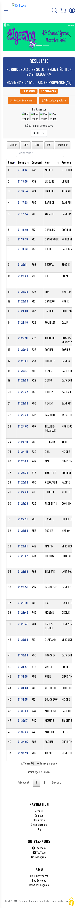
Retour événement (24, 100)
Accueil (39, 811)
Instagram (40, 857)
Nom (47, 163)
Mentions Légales (39, 885)
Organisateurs (39, 825)
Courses (39, 816)
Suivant (56, 783)
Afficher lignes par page (39, 763)
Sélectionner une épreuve (39, 126)
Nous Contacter (39, 876)
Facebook (40, 848)
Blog (39, 829)
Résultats (39, 820)
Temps (22, 163)
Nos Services (39, 881)
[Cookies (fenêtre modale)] (71, 902)
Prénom (66, 163)
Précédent (23, 783)
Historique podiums (55, 100)
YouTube (41, 853)
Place (11, 163)
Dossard (37, 163)
